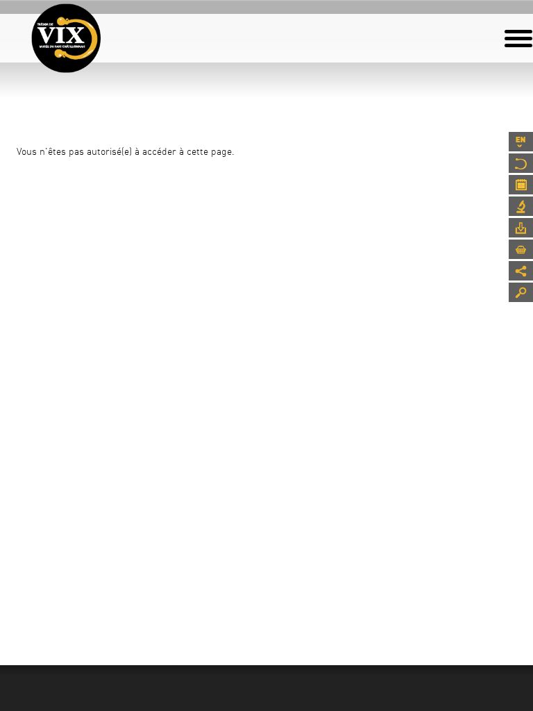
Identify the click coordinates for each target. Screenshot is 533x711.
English (521, 141)
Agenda (521, 184)
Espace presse (521, 227)
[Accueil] (66, 38)
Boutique (521, 249)
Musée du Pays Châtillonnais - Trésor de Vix (100, 31)
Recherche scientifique (521, 206)
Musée (521, 163)
